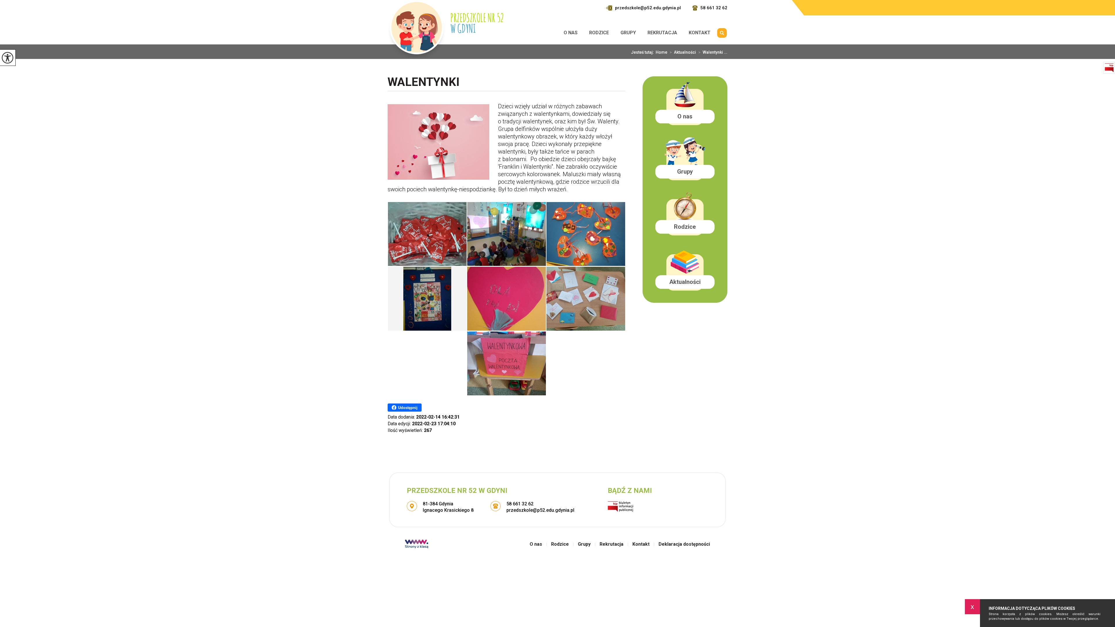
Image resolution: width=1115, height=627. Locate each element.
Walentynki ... (712, 52)
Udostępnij (408, 408)
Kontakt (700, 32)
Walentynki (424, 82)
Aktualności (683, 52)
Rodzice (599, 32)
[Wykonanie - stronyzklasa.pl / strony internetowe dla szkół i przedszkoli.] (416, 544)
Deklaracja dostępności (684, 544)
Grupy (628, 32)
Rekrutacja (662, 32)
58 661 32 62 (713, 8)
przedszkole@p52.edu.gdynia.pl (648, 8)
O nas (571, 32)
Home (661, 52)
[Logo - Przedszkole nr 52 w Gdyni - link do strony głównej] (445, 30)
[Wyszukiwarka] (721, 32)
